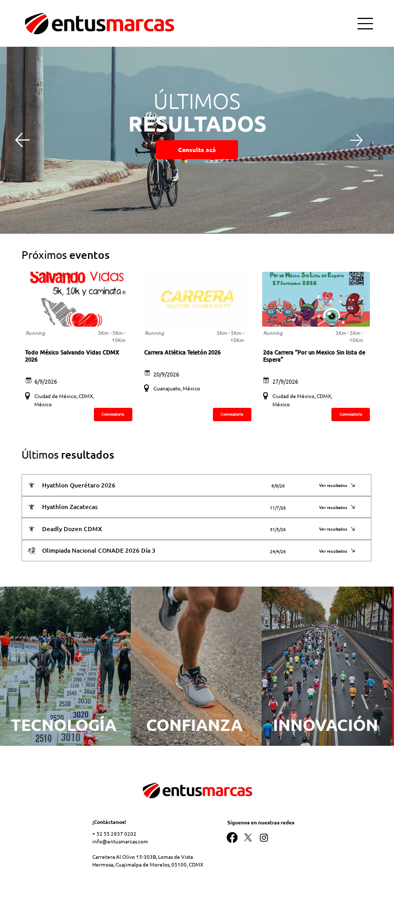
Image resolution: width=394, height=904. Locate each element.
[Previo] (22, 140)
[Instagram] (264, 837)
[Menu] (366, 23)
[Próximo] (356, 140)
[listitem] (65, 666)
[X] (248, 837)
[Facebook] (232, 837)
